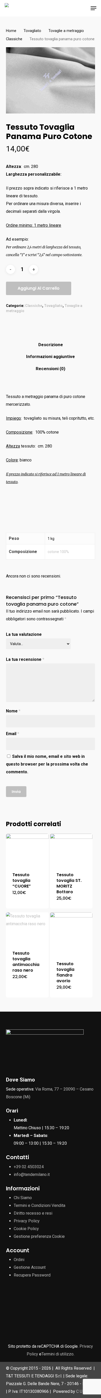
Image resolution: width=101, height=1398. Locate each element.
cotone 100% (58, 552)
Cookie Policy (26, 1228)
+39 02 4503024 (29, 1166)
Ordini (19, 1259)
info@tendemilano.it (32, 1174)
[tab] (50, 345)
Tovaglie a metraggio (66, 30)
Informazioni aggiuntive (50, 356)
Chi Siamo (23, 1197)
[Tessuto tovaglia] (27, 850)
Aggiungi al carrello (39, 288)
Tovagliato (32, 30)
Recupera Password (32, 1275)
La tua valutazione (24, 634)
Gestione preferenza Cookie (39, 1236)
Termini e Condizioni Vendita (39, 1205)
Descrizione (50, 344)
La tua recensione (25, 659)
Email (12, 733)
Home (11, 30)
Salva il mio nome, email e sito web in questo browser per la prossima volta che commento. (47, 764)
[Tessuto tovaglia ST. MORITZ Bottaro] (71, 850)
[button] (93, 8)
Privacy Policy (27, 1220)
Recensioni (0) (50, 368)
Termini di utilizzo (57, 1354)
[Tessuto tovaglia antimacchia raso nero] (27, 928)
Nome (13, 711)
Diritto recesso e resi (33, 1213)
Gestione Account (30, 1267)
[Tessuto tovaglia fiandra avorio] (71, 933)
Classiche (14, 39)
